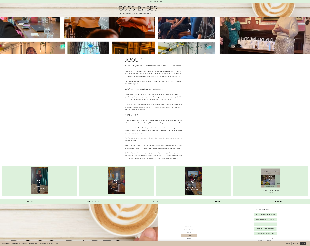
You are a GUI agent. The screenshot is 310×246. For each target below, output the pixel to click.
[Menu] (190, 10)
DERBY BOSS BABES (189, 218)
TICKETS (189, 238)
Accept (303, 243)
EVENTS (189, 232)
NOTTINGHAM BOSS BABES (189, 215)
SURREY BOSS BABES (189, 221)
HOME (189, 209)
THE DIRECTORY (189, 226)
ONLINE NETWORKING (189, 224)
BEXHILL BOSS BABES (189, 212)
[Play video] (39, 181)
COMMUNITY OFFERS (189, 229)
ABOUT (189, 235)
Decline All (295, 243)
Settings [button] (288, 243)
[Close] (308, 243)
